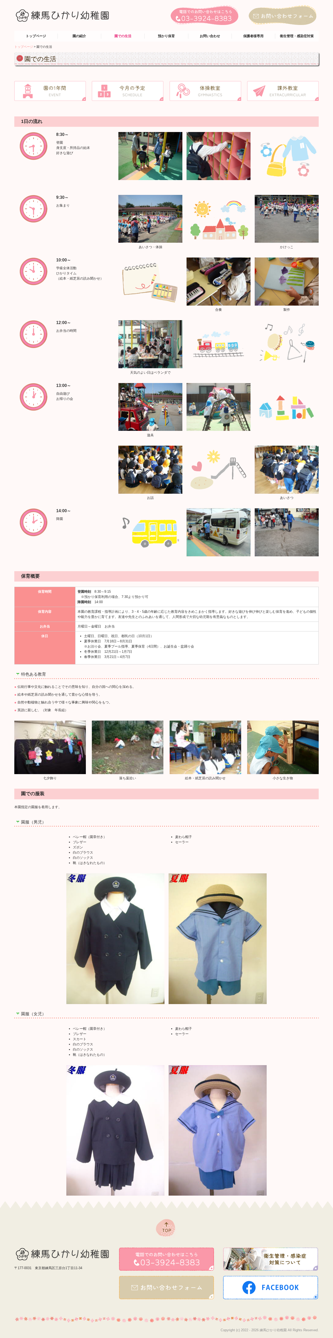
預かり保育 (166, 36)
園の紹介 (79, 36)
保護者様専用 (253, 36)
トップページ (36, 36)
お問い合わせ (210, 36)
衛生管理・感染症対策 (297, 36)
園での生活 (122, 36)
